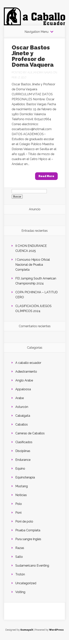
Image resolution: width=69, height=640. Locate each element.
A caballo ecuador (28, 363)
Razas (19, 548)
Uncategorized (25, 583)
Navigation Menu (36, 31)
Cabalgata (22, 415)
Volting (20, 592)
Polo (18, 504)
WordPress (56, 629)
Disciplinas (22, 451)
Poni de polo (24, 521)
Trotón (20, 574)
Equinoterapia (25, 477)
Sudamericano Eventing (32, 565)
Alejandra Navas (39, 72)
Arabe (19, 398)
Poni (18, 512)
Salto (19, 557)
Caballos (21, 424)
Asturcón (21, 407)
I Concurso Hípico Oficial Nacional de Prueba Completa (32, 264)
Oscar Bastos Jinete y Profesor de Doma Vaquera (33, 56)
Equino (20, 468)
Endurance (22, 460)
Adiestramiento (26, 371)
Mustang (21, 486)
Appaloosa (23, 389)
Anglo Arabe (24, 380)
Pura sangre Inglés (28, 539)
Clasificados (23, 442)
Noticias (21, 495)
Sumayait (26, 629)
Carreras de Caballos (30, 433)
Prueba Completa (27, 530)
